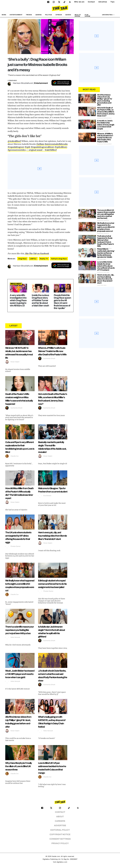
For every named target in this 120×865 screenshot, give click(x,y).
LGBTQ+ (33, 259)
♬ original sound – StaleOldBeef (41, 150)
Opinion (59, 14)
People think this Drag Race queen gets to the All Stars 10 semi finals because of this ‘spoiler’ (62, 301)
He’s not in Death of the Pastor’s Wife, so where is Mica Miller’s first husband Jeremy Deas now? (105, 112)
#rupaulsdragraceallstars (42, 147)
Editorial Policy (60, 830)
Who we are (79, 2)
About (60, 816)
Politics (48, 14)
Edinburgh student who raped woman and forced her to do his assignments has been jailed (52, 583)
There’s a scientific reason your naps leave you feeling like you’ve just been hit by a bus (19, 630)
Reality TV (44, 259)
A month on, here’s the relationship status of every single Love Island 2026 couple (105, 125)
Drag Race (22, 259)
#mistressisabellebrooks (56, 144)
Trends (29, 14)
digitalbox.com (62, 862)
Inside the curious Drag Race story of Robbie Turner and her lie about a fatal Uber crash (40, 300)
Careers (60, 821)
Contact (91, 2)
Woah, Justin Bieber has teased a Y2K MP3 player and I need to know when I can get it (19, 674)
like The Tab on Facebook (37, 253)
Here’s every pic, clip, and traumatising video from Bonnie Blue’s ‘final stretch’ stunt (52, 535)
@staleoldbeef (14, 141)
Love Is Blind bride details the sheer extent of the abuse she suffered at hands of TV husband (106, 266)
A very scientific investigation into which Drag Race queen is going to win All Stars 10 (18, 300)
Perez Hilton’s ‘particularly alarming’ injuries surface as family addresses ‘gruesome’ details (105, 253)
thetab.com (56, 856)
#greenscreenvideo (17, 150)
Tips (112, 2)
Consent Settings (60, 839)
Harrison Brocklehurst (23, 83)
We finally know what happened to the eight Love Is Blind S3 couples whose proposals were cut (106, 227)
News (4, 14)
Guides (68, 14)
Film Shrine (87, 15)
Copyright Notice (60, 834)
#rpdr (27, 147)
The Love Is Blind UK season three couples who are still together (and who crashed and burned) (106, 214)
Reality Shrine (78, 15)
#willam (40, 144)
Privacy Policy (60, 843)
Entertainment (16, 14)
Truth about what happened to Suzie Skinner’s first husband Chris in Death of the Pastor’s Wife (105, 241)
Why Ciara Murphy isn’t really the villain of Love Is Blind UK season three (18, 766)
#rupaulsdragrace (16, 147)
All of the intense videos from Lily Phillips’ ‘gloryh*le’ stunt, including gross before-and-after (104, 100)
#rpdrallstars (61, 147)
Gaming (39, 14)
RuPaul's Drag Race (59, 259)
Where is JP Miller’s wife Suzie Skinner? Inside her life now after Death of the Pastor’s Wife (52, 351)
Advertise (102, 2)
